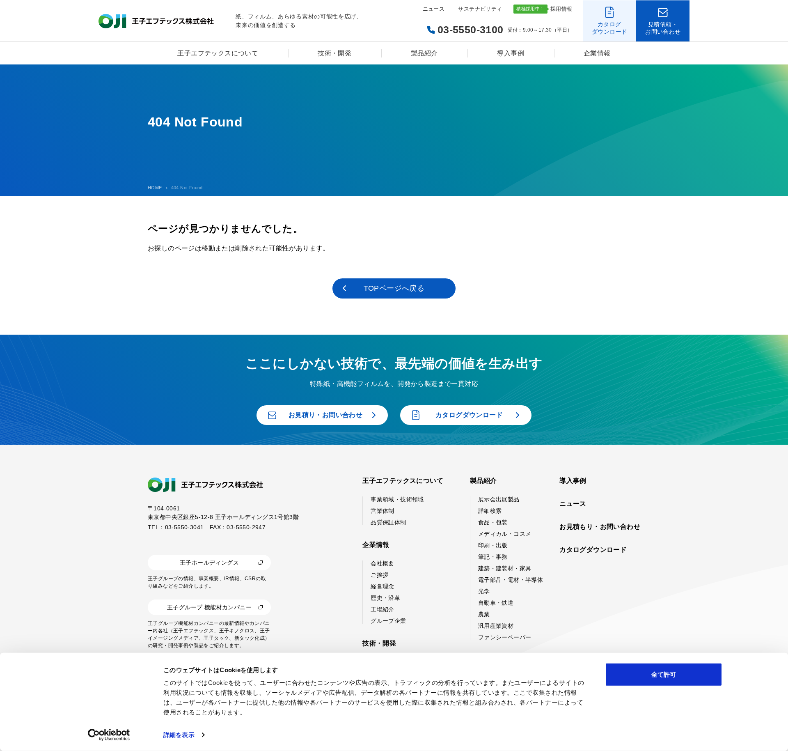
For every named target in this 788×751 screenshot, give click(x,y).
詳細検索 (490, 511)
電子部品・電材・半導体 (510, 579)
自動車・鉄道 (495, 602)
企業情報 (597, 53)
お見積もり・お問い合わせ (599, 526)
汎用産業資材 (495, 625)
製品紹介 (424, 53)
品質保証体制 (388, 522)
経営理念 (382, 586)
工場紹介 (382, 609)
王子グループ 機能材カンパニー (209, 607)
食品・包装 (493, 522)
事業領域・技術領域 (397, 499)
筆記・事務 (493, 556)
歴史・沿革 (385, 598)
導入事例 (510, 53)
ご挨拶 (379, 575)
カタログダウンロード (593, 549)
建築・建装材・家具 (504, 568)
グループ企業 (388, 621)
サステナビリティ (480, 9)
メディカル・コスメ (504, 534)
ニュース (434, 9)
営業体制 (382, 511)
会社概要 (382, 563)
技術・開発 (334, 53)
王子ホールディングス (209, 562)
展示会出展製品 (499, 499)
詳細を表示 (179, 734)
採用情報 (561, 9)
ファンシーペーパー (504, 637)
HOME (155, 188)
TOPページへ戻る (394, 288)
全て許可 (663, 674)
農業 (484, 614)
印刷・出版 (493, 545)
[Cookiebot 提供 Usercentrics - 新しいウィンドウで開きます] (109, 735)
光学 (484, 591)
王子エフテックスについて (217, 53)
